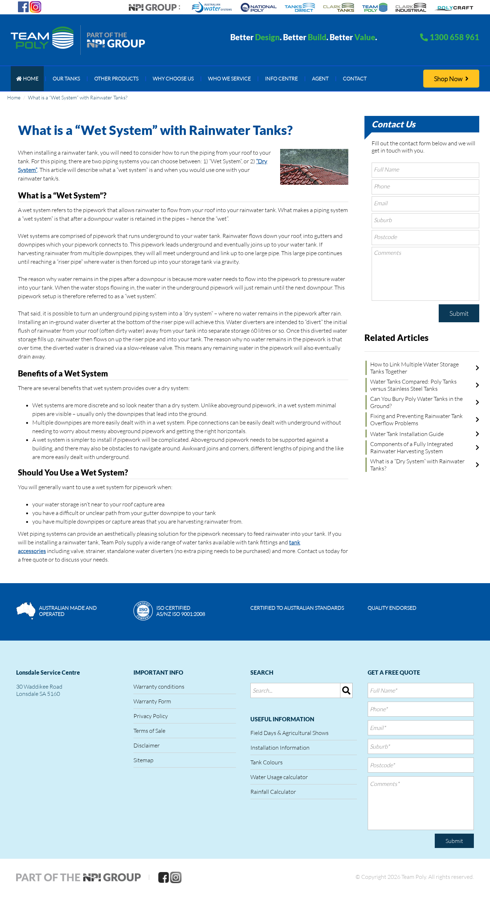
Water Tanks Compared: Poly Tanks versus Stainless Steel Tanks (413, 385)
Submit (458, 313)
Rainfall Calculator (273, 791)
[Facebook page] (23, 6)
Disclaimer (146, 745)
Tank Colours (266, 762)
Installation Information (280, 747)
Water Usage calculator (279, 777)
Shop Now (448, 79)
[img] (346, 690)
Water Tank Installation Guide (407, 433)
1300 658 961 (454, 37)
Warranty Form (152, 701)
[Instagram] (35, 6)
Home (13, 97)
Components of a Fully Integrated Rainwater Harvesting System (411, 447)
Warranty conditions (158, 686)
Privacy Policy (150, 716)
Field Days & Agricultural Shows (289, 732)
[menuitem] (27, 78)
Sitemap (143, 760)
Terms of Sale (149, 730)
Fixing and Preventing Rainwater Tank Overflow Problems (416, 419)
